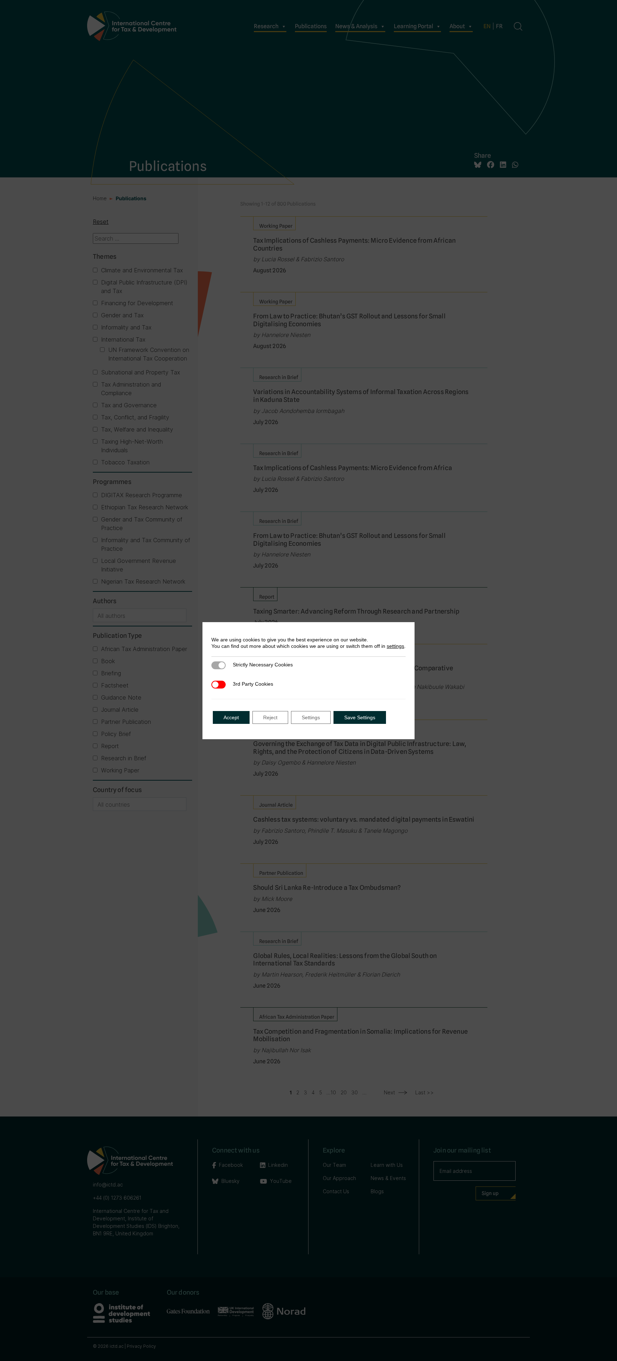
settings (395, 646)
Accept (231, 717)
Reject (270, 717)
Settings (311, 717)
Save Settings (359, 717)
